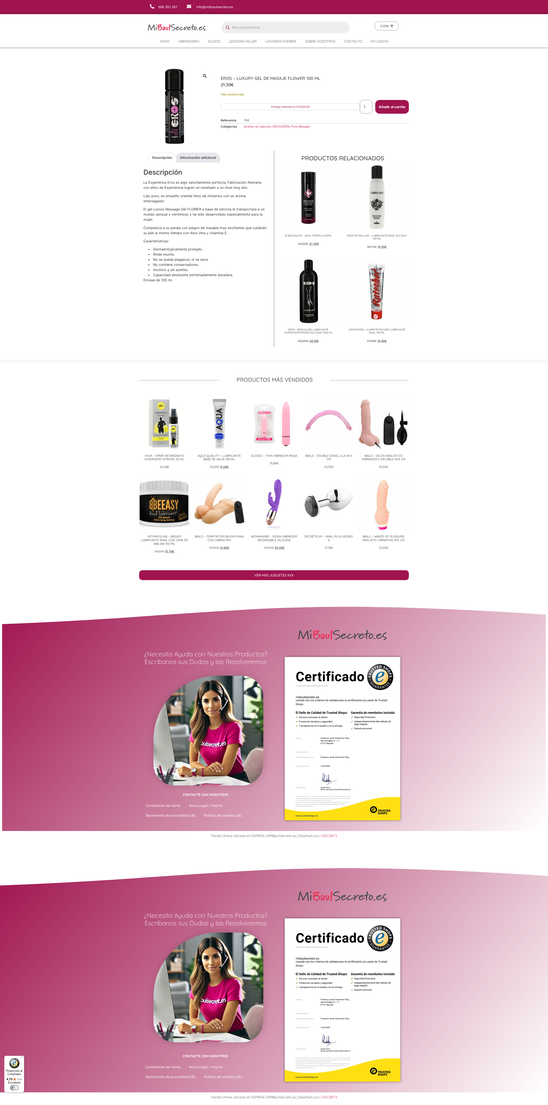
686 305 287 (167, 7)
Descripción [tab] (162, 157)
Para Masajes (300, 126)
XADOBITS (329, 836)
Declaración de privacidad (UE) (170, 815)
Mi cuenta (379, 41)
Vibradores (188, 41)
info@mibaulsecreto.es (214, 7)
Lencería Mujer (243, 41)
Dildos (214, 41)
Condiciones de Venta (163, 805)
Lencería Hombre (280, 41)
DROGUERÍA (281, 126)
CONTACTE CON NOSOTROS (205, 794)
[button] (205, 76)
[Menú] (21, 1058)
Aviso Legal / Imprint (206, 805)
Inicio (165, 41)
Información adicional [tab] (198, 157)
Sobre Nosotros (320, 41)
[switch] (14, 1087)
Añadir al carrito (392, 107)
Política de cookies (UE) (223, 815)
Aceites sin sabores (257, 126)
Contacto (353, 41)
